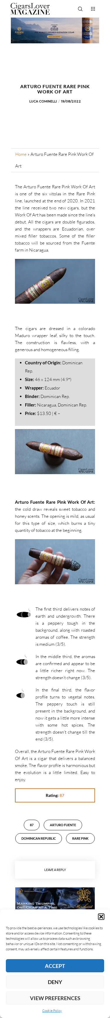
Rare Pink (80, 838)
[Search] (80, 9)
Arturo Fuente (63, 825)
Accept (55, 966)
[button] (101, 917)
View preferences (55, 998)
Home (21, 154)
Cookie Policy (52, 1010)
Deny (55, 982)
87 (31, 825)
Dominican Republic (38, 838)
